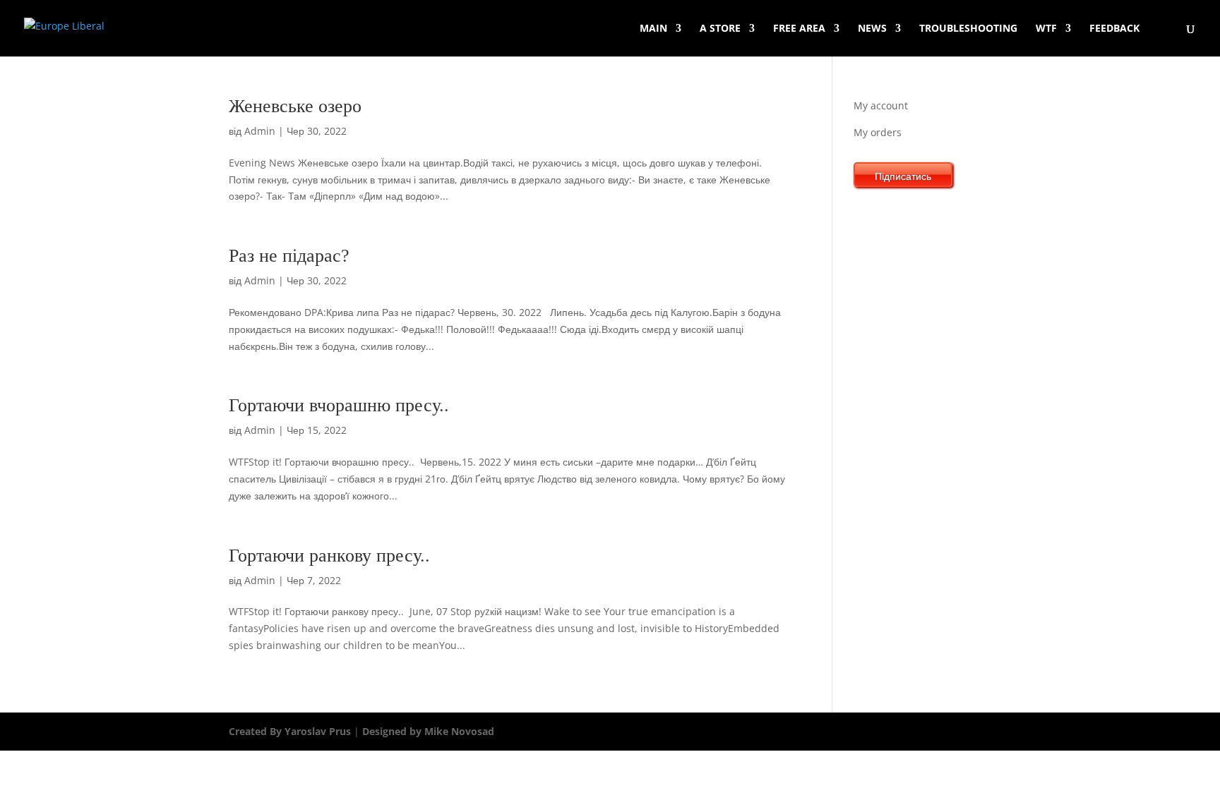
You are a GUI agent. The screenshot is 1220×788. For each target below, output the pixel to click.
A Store (720, 29)
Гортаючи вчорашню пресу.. (339, 405)
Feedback (1114, 29)
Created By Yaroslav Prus (291, 731)
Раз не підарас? (289, 256)
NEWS (872, 29)
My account (881, 105)
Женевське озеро (295, 106)
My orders (878, 132)
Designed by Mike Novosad (426, 731)
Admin (259, 131)
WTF (1046, 29)
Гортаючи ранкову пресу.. (329, 555)
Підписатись (903, 176)
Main (653, 29)
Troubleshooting (968, 29)
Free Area (799, 29)
